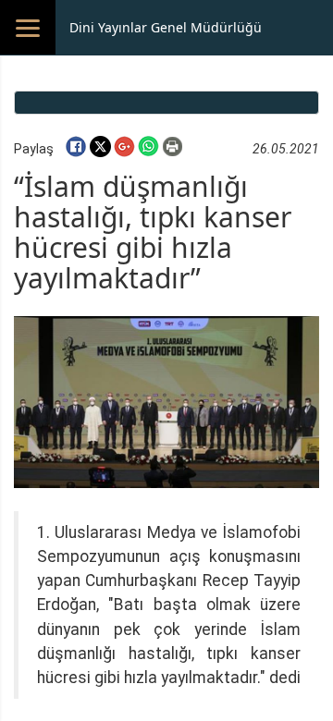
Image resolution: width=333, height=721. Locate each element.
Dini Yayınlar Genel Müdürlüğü (165, 27)
